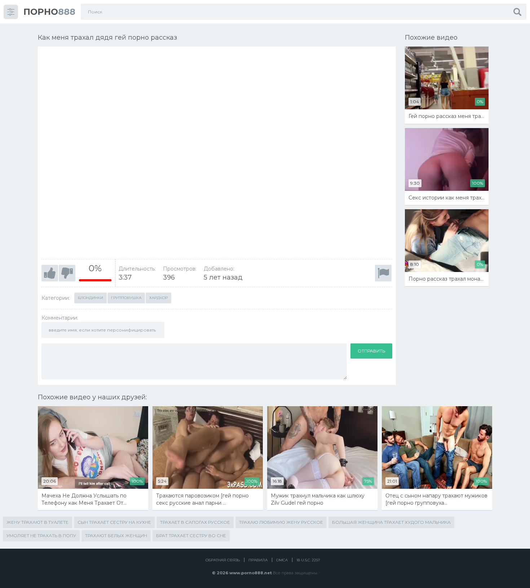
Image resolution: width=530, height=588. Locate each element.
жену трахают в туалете (37, 522)
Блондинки (90, 297)
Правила (258, 560)
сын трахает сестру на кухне (114, 522)
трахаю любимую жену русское (281, 522)
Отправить (371, 351)
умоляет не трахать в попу (41, 535)
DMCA (282, 560)
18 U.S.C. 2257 (308, 560)
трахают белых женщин (116, 535)
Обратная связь (223, 560)
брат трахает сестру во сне (191, 535)
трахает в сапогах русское (195, 522)
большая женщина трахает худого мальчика (391, 522)
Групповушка (126, 297)
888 (49, 11)
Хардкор (158, 297)
